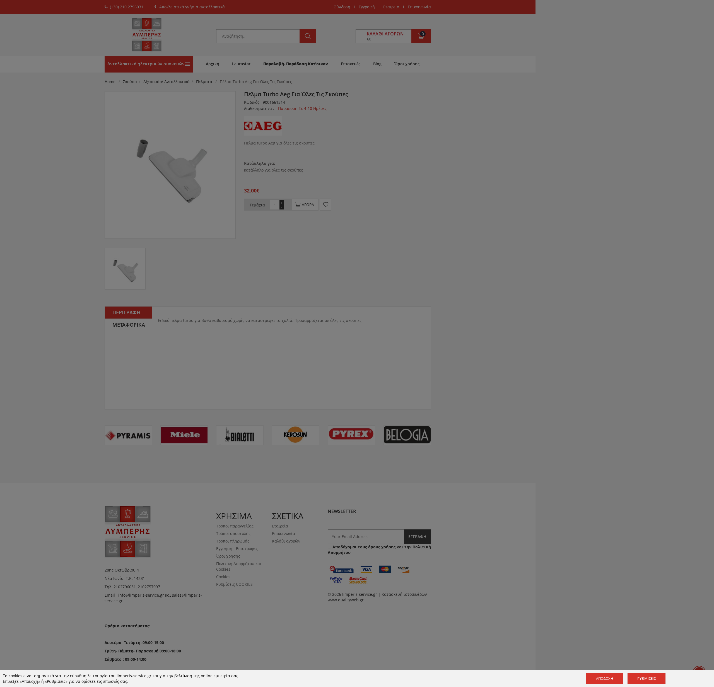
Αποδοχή (604, 678)
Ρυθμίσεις (646, 678)
